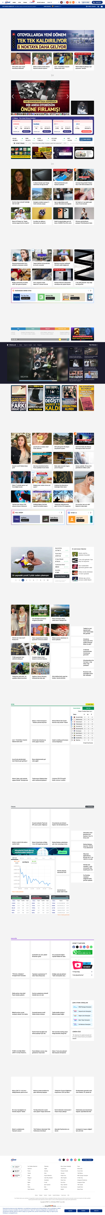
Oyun (78, 1166)
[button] (2, 2)
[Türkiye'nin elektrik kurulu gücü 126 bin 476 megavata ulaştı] (63, 496)
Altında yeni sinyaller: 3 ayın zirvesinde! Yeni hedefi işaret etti (88, 867)
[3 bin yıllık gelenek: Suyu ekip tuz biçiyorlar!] (84, 265)
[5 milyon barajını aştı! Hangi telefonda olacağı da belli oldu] (42, 175)
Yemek (29, 1173)
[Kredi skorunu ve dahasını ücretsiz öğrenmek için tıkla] (41, 114)
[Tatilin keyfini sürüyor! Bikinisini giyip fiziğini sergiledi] (60, 994)
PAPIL (13, 912)
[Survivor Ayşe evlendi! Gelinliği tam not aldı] (21, 184)
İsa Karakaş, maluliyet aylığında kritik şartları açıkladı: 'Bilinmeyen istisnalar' (87, 879)
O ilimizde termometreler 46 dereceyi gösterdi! (87, 652)
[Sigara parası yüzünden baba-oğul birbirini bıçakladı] (23, 114)
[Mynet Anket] (70, 2)
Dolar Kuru (63, 1180)
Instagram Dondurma (82, 1180)
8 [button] (40, 580)
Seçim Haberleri (48, 1175)
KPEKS (13, 910)
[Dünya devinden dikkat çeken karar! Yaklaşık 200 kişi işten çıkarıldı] (60, 611)
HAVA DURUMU (47, 6)
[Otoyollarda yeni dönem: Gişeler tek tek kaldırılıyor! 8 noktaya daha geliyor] (52, 40)
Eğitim (29, 1182)
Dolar (36, 858)
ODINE (33, 903)
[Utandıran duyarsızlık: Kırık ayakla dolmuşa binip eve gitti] (76, 641)
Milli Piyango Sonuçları (85, 1007)
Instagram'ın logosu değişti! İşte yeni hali (84, 1130)
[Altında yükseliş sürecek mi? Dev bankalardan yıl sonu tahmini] (43, 114)
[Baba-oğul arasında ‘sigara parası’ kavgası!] (63, 458)
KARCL (33, 912)
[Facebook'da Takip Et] (73, 947)
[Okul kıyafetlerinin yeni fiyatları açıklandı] (63, 175)
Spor (29, 1184)
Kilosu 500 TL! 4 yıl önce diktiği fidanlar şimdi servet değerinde (20, 1092)
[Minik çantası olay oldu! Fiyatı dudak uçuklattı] (20, 985)
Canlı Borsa (90, 806)
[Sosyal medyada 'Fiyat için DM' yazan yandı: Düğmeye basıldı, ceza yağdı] (12, 114)
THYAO (53, 903)
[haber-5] (86, 398)
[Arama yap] (79, 2)
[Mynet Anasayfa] (7, 2)
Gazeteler (46, 1180)
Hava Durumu (64, 1187)
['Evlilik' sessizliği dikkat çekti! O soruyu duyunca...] (20, 1033)
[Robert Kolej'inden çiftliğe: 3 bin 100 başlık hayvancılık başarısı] (22, 114)
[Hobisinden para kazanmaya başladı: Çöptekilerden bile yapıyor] (84, 1102)
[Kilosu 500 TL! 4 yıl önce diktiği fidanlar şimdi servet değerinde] (20, 1083)
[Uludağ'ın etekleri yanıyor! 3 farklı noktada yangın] (42, 194)
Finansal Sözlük (64, 1171)
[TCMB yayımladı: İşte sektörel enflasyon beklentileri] (20, 649)
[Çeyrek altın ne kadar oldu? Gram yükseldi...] (42, 439)
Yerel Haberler (31, 1189)
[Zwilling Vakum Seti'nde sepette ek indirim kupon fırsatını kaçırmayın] (42, 496)
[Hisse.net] (42, 153)
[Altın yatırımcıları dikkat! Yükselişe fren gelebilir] (31, 114)
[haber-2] (35, 398)
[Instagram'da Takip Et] (80, 947)
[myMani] (32, 2)
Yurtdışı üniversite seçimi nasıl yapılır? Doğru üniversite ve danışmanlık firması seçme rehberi (41, 1112)
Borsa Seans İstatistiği (66, 1166)
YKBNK (53, 912)
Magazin (29, 1177)
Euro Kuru (63, 1182)
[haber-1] (18, 398)
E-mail (45, 1182)
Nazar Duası (80, 1189)
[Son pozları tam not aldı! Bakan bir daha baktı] (84, 486)
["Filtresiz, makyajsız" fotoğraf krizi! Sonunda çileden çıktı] (20, 956)
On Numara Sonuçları (84, 1024)
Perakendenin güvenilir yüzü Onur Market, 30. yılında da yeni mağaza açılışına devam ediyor (84, 1093)
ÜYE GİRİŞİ (86, 2)
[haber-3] (52, 398)
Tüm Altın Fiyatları (60, 576)
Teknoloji (46, 1166)
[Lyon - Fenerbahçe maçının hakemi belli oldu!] (20, 722)
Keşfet (62, 1189)
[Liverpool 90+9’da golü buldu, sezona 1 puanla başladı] (60, 760)
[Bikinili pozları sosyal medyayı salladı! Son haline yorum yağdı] (20, 1004)
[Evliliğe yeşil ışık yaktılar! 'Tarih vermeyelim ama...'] (60, 966)
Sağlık (45, 1168)
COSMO (13, 903)
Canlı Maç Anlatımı (48, 1177)
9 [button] (44, 580)
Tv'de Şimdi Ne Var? (78, 975)
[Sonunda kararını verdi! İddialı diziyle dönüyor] (40, 1004)
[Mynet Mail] (102, 6)
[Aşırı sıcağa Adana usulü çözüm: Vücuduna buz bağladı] (63, 194)
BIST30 (29, 858)
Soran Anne (80, 1171)
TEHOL (33, 905)
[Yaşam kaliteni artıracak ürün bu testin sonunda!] (42, 255)
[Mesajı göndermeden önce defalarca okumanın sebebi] (21, 255)
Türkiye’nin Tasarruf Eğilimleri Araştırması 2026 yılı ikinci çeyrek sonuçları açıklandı (63, 1092)
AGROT (33, 910)
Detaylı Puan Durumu (88, 743)
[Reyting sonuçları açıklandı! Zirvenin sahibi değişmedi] (63, 255)
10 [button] (47, 580)
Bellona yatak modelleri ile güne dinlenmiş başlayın (41, 1091)
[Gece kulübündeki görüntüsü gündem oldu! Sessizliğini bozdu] (29, 114)
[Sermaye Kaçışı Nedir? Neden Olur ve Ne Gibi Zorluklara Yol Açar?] (84, 175)
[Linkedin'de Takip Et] (84, 947)
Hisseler (63, 1173)
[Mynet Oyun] (21, 153)
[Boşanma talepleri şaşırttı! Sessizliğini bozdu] (59, 114)
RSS (68, 1195)
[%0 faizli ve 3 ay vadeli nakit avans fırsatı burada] (84, 194)
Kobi (45, 1187)
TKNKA (13, 905)
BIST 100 (16, 861)
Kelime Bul (79, 1168)
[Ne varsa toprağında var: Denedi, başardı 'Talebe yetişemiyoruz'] (20, 1102)
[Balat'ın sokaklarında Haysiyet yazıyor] (20, 1121)
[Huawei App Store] (16, 1175)
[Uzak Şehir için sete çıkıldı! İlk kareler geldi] (40, 947)
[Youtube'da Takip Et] (87, 947)
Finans (29, 1171)
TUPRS (53, 910)
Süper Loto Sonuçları (84, 1015)
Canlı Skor (90, 704)
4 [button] (26, 580)
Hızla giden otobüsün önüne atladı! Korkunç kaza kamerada (26, 6)
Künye (36, 1195)
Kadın (29, 1175)
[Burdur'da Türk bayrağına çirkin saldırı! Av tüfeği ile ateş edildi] (16, 114)
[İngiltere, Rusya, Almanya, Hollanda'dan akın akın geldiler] (40, 668)
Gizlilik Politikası (56, 1195)
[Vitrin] (61, 2)
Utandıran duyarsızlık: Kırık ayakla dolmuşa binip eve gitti (87, 641)
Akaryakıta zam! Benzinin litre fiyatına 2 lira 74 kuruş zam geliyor (88, 836)
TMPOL (33, 908)
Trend (29, 1180)
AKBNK (53, 905)
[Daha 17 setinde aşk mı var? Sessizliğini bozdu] (21, 477)
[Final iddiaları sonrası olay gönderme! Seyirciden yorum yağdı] (40, 1043)
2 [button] (19, 580)
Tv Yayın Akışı (76, 972)
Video (29, 1187)
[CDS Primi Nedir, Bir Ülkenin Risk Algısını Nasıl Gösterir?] (84, 439)
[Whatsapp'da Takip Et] (91, 947)
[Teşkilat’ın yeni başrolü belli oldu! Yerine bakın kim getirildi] (76, 631)
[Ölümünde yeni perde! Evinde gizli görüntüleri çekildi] (51, 114)
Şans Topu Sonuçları (84, 1020)
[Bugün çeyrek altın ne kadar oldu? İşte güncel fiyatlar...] (21, 275)
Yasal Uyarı (63, 1195)
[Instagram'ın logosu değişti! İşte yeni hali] (84, 1121)
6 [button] (33, 580)
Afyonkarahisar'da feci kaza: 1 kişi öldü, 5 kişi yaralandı (88, 662)
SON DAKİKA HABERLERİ (8, 6)
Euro (44, 858)
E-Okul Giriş (80, 1177)
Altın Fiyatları (64, 1177)
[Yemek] (64, 2)
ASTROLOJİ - (65, 151)
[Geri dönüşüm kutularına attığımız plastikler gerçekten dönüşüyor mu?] (40, 611)
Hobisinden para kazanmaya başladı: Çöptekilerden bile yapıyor (84, 1111)
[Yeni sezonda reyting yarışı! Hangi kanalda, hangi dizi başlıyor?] (60, 1024)
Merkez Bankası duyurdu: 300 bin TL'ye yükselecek (88, 845)
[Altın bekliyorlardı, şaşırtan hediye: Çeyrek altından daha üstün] (60, 658)
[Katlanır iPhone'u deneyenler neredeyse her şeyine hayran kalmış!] (63, 275)
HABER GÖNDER (92, 6)
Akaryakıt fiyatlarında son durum (62, 1130)
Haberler (30, 1168)
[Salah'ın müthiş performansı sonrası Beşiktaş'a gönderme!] (47, 114)
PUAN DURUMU (76, 708)
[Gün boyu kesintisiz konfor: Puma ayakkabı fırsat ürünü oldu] (42, 458)
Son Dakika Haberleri (32, 1166)
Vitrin (45, 1173)
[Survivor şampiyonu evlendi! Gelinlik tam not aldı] (40, 985)
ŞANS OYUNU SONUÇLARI (80, 1003)
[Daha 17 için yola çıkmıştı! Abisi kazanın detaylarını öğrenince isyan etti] (60, 1043)
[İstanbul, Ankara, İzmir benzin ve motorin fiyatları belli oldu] (40, 649)
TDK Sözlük (80, 1184)
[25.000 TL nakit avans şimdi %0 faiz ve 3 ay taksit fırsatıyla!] (27, 114)
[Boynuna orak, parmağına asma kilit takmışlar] (76, 673)
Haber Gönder (88, 1160)
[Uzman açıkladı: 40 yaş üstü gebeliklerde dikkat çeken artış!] (84, 458)
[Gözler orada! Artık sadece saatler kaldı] (20, 824)
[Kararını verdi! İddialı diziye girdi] (21, 448)
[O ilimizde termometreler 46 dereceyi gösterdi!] (76, 652)
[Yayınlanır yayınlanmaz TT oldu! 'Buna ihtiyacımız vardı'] (40, 966)
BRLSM (13, 908)
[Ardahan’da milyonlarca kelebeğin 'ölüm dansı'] (63, 477)
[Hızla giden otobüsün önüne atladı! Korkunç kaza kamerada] (20, 114)
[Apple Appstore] (16, 1171)
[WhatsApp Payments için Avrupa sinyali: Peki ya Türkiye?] (61, 114)
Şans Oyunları (47, 1184)
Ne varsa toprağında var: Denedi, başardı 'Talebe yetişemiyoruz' (19, 1111)
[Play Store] (16, 1166)
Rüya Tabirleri (64, 1184)
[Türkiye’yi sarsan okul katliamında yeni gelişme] (37, 114)
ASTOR (53, 908)
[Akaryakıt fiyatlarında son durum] (63, 1121)
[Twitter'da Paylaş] (84, 1039)
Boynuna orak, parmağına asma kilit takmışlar (88, 673)
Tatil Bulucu (80, 1173)
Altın (51, 858)
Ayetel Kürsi (80, 1187)
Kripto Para (63, 1175)
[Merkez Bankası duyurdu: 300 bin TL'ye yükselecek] (57, 114)
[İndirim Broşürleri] (73, 2)
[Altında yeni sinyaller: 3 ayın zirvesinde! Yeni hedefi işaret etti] (76, 867)
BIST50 (22, 858)
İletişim (40, 1195)
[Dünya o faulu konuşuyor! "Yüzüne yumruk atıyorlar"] (40, 713)
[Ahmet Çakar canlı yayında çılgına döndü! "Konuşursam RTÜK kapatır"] (55, 114)
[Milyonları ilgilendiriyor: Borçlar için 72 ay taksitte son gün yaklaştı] (76, 856)
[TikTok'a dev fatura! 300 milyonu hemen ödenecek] (21, 496)
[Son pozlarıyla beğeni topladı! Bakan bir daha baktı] (60, 947)
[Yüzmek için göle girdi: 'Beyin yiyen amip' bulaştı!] (14, 114)
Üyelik (50, 1195)
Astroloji (46, 1171)
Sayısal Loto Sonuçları (85, 1011)
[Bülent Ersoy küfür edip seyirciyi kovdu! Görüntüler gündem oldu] (45, 114)
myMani (46, 1189)
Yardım (45, 1195)
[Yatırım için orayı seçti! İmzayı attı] (20, 620)
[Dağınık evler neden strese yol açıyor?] (42, 477)
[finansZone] (82, 334)
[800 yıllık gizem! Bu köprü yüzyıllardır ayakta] (63, 439)
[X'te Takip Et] (64, 1160)
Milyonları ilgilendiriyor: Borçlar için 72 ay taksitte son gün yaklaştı (88, 857)
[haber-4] (69, 398)
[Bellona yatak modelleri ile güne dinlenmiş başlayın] (42, 1083)
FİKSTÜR (88, 708)
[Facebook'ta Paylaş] (81, 1039)
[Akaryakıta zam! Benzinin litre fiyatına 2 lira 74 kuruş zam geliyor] (49, 114)
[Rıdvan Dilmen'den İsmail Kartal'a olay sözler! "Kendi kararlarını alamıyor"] (60, 713)
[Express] (67, 2)
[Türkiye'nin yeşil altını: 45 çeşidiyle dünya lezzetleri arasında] (20, 668)
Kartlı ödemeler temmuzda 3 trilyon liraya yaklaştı (63, 1110)
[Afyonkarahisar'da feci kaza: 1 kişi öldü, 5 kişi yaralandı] (76, 663)
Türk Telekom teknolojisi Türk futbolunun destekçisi (41, 1130)
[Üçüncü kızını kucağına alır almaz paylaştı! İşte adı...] (40, 1024)
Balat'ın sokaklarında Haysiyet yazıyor (18, 1130)
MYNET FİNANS (20, 143)
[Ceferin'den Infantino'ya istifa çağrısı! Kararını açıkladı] (40, 732)
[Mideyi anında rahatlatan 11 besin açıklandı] (60, 630)
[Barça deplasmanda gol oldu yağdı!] (40, 751)
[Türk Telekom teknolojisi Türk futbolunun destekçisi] (42, 1121)
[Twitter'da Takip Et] (77, 947)
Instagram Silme (81, 1182)
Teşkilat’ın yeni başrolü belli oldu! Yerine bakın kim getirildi (88, 631)
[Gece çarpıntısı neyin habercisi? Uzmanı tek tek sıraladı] (42, 275)
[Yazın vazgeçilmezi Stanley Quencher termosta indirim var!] (40, 630)
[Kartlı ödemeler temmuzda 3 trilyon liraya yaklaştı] (63, 1102)
